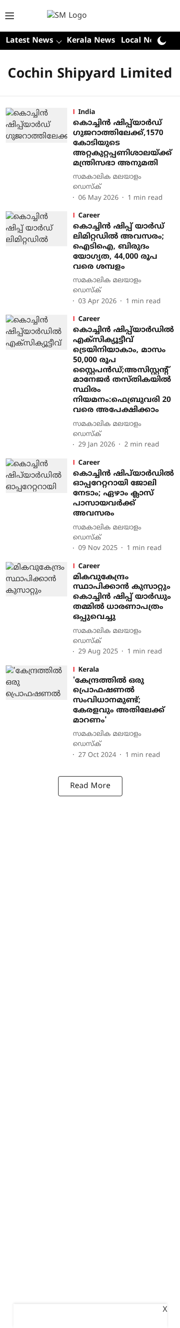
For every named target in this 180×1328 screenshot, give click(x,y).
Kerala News (91, 41)
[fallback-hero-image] (39, 156)
